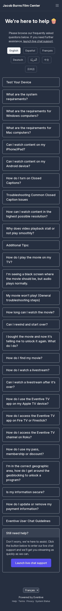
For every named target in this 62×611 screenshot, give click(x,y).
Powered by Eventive (31, 597)
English (13, 50)
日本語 (31, 69)
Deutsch (18, 59)
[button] (31, 82)
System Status (42, 601)
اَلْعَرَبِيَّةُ (33, 59)
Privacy (30, 601)
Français (47, 50)
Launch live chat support (31, 563)
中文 (46, 59)
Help (14, 601)
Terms (21, 601)
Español (30, 50)
